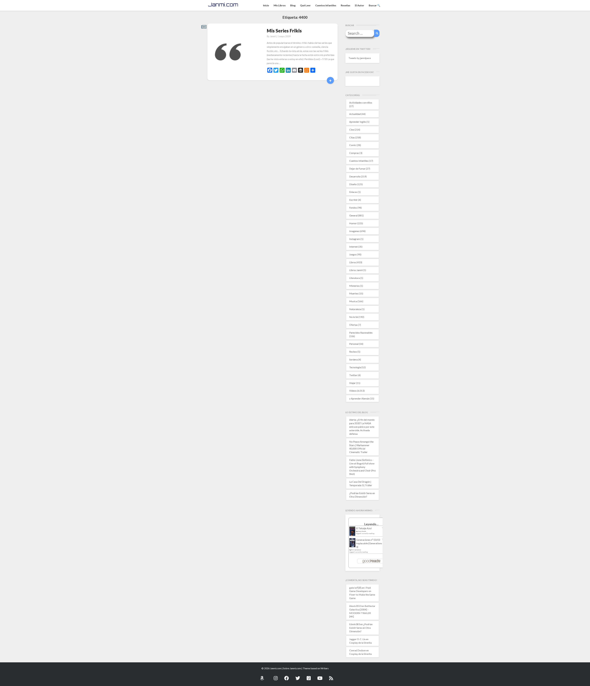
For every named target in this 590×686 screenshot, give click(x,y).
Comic (352, 145)
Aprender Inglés (357, 121)
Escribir (353, 199)
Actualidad (355, 113)
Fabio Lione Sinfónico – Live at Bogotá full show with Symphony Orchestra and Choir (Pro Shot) (362, 466)
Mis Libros (280, 5)
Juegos (353, 254)
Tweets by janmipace (359, 58)
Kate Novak (362, 531)
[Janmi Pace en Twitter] (297, 676)
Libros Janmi (356, 270)
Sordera (353, 359)
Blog (292, 5)
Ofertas (353, 324)
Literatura (354, 277)
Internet (353, 246)
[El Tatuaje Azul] (352, 532)
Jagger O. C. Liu (357, 639)
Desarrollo (354, 176)
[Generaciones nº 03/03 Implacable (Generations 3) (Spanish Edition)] (352, 543)
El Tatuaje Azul (364, 528)
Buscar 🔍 (374, 5)
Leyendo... (371, 524)
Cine (351, 129)
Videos (353, 390)
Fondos (353, 207)
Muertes (353, 293)
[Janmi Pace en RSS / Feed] (331, 676)
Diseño (353, 184)
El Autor (359, 5)
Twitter (353, 375)
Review (353, 351)
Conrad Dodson (357, 650)
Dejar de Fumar (357, 168)
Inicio (266, 5)
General (353, 215)
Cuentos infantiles (325, 5)
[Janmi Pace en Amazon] (262, 676)
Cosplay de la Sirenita (360, 642)
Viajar (352, 382)
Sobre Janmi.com (292, 668)
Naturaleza (355, 309)
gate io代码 (355, 587)
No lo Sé (353, 316)
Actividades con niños (360, 102)
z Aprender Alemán (359, 398)
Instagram (354, 238)
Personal (353, 343)
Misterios (354, 285)
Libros (352, 262)
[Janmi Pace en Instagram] (276, 676)
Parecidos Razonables (361, 332)
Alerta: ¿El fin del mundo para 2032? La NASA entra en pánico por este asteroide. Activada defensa (362, 426)
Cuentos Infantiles (358, 160)
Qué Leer (305, 5)
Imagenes (354, 231)
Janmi (273, 36)
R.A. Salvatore (356, 550)
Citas (352, 137)
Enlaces (353, 191)
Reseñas (345, 5)
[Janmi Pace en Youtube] (320, 676)
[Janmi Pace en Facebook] (286, 676)
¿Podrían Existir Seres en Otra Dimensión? (361, 628)
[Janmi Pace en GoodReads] (309, 676)
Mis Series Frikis (284, 30)
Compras (354, 152)
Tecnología (355, 367)
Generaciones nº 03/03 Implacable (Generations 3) (369, 543)
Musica (353, 301)
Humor (353, 223)
